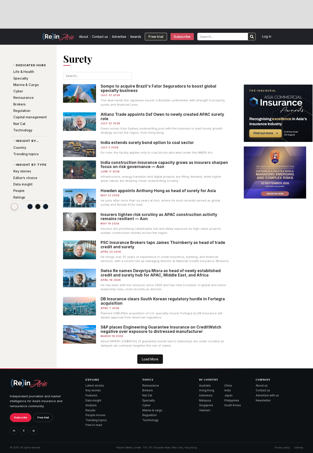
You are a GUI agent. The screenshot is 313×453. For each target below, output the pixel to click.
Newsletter (263, 400)
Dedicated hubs (31, 65)
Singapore (206, 405)
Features (91, 395)
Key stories (93, 390)
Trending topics (96, 420)
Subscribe (20, 417)
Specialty (148, 400)
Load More (150, 359)
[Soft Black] (38, 207)
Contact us (100, 37)
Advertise (119, 37)
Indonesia (205, 395)
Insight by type (31, 164)
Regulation (149, 415)
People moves (95, 415)
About (83, 37)
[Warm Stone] (14, 206)
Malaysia (205, 400)
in (14, 430)
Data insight (93, 400)
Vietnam (204, 410)
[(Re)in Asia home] (29, 383)
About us (262, 385)
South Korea (232, 405)
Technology (150, 420)
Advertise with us (267, 395)
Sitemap (298, 447)
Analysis (91, 405)
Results (90, 410)
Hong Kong (206, 390)
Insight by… (27, 140)
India (227, 390)
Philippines (231, 400)
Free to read (93, 425)
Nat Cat (147, 395)
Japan (228, 395)
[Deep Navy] (30, 207)
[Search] (251, 36)
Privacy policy (282, 447)
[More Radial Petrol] (46, 207)
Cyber (146, 405)
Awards (135, 37)
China (228, 385)
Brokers (147, 390)
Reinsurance (150, 385)
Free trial (43, 417)
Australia (205, 385)
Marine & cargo (152, 410)
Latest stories (94, 385)
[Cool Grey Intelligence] (22, 207)
